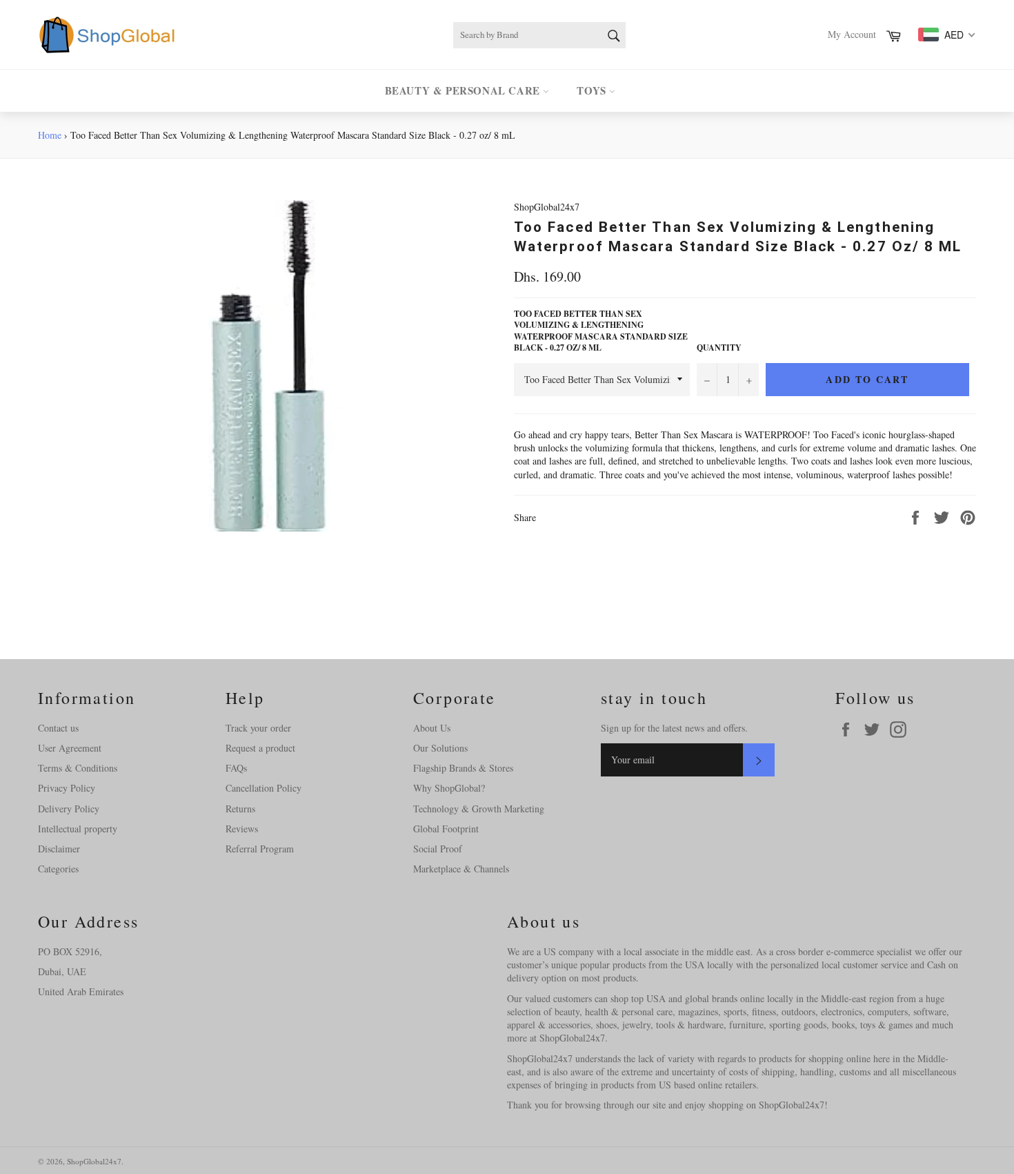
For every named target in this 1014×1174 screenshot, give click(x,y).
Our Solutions (440, 747)
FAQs (236, 767)
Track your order (258, 727)
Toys (593, 90)
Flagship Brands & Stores (463, 767)
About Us (431, 727)
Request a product (260, 747)
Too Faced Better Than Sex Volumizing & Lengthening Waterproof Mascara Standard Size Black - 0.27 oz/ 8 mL (601, 331)
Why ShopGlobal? (449, 787)
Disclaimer (59, 848)
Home (49, 134)
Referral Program (260, 848)
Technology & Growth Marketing (478, 808)
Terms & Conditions (77, 767)
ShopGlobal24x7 (94, 1161)
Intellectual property (77, 828)
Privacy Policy (66, 787)
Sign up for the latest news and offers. (674, 727)
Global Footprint (446, 828)
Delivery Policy (68, 808)
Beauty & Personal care (464, 90)
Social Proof (437, 848)
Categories (58, 868)
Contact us (58, 727)
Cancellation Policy (263, 787)
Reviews (242, 828)
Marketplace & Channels (461, 868)
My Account (852, 34)
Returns (240, 808)
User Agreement (69, 747)
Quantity (719, 347)
